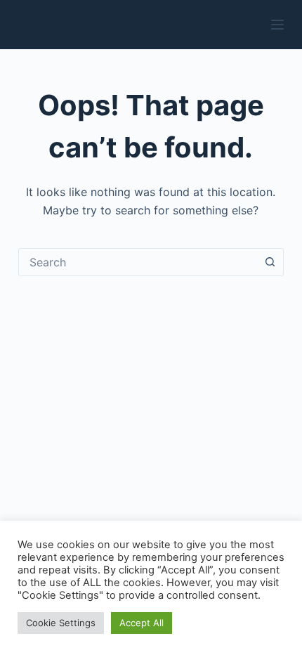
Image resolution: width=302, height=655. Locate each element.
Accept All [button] (141, 622)
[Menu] (277, 24)
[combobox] (137, 262)
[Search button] (269, 262)
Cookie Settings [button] (61, 622)
